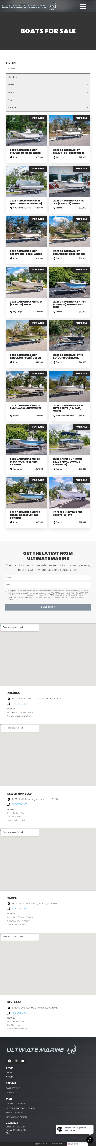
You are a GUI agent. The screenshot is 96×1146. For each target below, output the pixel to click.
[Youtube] (23, 1061)
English (74, 1144)
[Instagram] (16, 1061)
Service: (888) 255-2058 (16, 1130)
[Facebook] (9, 1061)
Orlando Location (16, 1104)
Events (9, 1077)
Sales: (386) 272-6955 (16, 1127)
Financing (11, 1093)
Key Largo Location (16, 1117)
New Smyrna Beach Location (21, 1108)
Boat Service (13, 1088)
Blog (8, 1133)
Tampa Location (14, 1113)
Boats (9, 1073)
